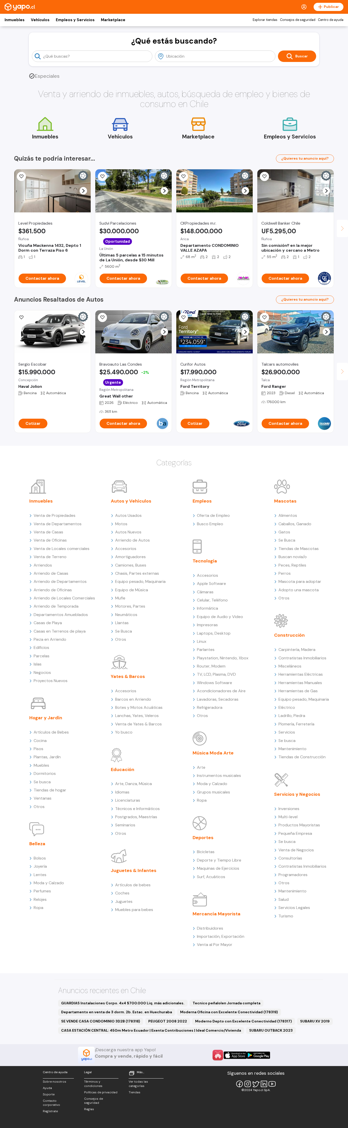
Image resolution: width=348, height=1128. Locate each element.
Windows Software (214, 682)
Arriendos (43, 565)
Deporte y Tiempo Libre (219, 860)
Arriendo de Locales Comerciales (64, 598)
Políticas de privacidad (100, 1092)
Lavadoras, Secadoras (217, 699)
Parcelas (41, 656)
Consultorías (290, 858)
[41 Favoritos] (102, 176)
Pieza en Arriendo (50, 639)
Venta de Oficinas (50, 540)
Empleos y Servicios (75, 19)
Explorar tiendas (265, 20)
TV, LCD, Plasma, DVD (216, 674)
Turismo (285, 916)
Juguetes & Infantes (133, 870)
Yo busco (123, 732)
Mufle (120, 598)
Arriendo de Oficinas (53, 590)
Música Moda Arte (213, 753)
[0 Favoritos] (264, 176)
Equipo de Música (131, 590)
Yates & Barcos (128, 676)
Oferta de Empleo (213, 515)
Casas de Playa (48, 622)
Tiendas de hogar (50, 790)
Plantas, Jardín (47, 757)
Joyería (40, 866)
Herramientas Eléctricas (300, 674)
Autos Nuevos (128, 532)
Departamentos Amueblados (61, 614)
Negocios (42, 672)
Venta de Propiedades (54, 515)
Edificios (41, 647)
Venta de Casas (48, 532)
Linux (201, 641)
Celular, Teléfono (212, 600)
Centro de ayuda (330, 20)
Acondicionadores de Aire (221, 691)
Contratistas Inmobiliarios (302, 658)
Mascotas (285, 501)
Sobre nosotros (54, 1082)
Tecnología (205, 561)
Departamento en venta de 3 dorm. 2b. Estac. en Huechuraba (116, 1012)
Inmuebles (14, 19)
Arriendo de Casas (51, 573)
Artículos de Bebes (51, 732)
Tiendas (134, 1092)
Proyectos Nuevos (51, 680)
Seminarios (125, 825)
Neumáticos (126, 614)
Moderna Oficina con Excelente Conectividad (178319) (229, 1012)
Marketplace (113, 19)
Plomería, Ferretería (296, 724)
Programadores (292, 874)
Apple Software (211, 583)
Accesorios (125, 548)
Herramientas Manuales (300, 682)
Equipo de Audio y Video (220, 616)
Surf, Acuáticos (211, 876)
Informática (207, 608)
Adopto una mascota (298, 590)
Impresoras (207, 624)
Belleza (37, 844)
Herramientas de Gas (298, 691)
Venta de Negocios (296, 850)
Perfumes (42, 891)
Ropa (38, 907)
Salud (283, 899)
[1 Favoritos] (183, 176)
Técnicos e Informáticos (137, 808)
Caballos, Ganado (294, 524)
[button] (83, 191)
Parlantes (206, 649)
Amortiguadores (130, 556)
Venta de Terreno (50, 556)
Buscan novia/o (292, 556)
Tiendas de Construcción (302, 757)
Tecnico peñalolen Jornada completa (226, 1003)
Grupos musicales (213, 792)
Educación (122, 769)
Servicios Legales (294, 907)
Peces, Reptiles (292, 565)
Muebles (41, 765)
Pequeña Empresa (295, 833)
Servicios (286, 732)
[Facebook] (239, 1084)
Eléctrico (286, 707)
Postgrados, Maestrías (136, 816)
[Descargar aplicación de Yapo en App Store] (235, 1055)
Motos (121, 524)
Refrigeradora (209, 707)
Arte (201, 767)
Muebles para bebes (134, 909)
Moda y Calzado (49, 883)
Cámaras (205, 592)
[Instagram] (248, 1084)
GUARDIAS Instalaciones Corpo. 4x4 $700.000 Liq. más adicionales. (122, 1003)
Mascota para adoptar (299, 581)
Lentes (40, 874)
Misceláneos (289, 666)
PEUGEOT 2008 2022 (167, 1021)
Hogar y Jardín (45, 718)
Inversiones (288, 808)
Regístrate (50, 1111)
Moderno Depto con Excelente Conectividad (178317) (243, 1021)
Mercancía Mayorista (216, 914)
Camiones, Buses (130, 565)
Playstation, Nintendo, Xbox (222, 658)
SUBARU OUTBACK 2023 (271, 1030)
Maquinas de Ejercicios (218, 868)
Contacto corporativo (51, 1103)
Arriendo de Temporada (56, 606)
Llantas (122, 622)
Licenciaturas (127, 800)
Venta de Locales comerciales (61, 548)
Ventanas (42, 798)
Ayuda (47, 1088)
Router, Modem (211, 666)
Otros (39, 806)
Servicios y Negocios (297, 794)
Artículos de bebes (133, 885)
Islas (38, 664)
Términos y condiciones (93, 1084)
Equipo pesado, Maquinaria (140, 581)
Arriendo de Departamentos (60, 581)
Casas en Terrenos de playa (60, 631)
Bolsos (40, 858)
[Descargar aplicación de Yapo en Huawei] (218, 1055)
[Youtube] (272, 1084)
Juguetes (123, 901)
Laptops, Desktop (214, 633)
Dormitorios (45, 773)
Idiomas (122, 792)
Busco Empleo (210, 524)
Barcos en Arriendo (133, 699)
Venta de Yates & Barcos (138, 724)
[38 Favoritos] (21, 176)
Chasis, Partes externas (137, 573)
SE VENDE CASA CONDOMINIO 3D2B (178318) (100, 1021)
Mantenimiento (292, 748)
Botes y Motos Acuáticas (139, 707)
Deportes (203, 838)
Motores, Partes (130, 606)
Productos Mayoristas (299, 825)
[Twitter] (256, 1084)
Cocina (40, 740)
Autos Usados (128, 515)
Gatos (284, 532)
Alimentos (287, 515)
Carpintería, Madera (296, 649)
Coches (122, 893)
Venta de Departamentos (58, 524)
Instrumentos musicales (219, 775)
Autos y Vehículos (131, 501)
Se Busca (123, 631)
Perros (284, 573)
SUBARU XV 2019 (315, 1021)
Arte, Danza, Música (133, 783)
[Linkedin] (264, 1084)
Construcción (289, 635)
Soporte (49, 1094)
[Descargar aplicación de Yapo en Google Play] (258, 1055)
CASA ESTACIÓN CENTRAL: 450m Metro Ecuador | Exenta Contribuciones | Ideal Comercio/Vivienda (151, 1030)
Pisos (38, 748)
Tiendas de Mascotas (298, 548)
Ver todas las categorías (138, 1084)
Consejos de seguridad (297, 20)
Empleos (202, 501)
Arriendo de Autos (132, 540)
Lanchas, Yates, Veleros (137, 715)
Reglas (89, 1109)
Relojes (40, 899)
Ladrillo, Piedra (291, 715)
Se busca (42, 782)
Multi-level (288, 816)
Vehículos (40, 19)
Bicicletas (206, 851)
